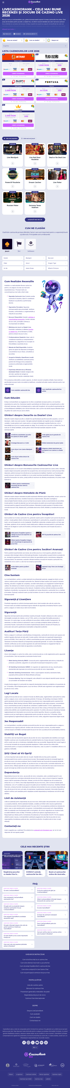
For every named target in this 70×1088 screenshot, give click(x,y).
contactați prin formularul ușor (43, 830)
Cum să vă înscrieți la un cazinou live (34, 966)
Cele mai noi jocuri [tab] (29, 138)
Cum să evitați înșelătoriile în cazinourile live (35, 972)
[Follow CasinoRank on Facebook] (24, 1049)
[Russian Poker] (12, 203)
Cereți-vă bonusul (18, 73)
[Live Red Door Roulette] (35, 155)
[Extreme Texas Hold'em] (35, 203)
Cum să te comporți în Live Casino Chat (34, 975)
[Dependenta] (52, 1071)
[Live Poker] (57, 179)
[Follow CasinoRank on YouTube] (37, 1049)
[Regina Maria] (16, 1071)
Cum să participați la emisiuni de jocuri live (34, 979)
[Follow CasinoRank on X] (32, 1049)
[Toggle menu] (3, 2)
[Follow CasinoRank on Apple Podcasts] (45, 1049)
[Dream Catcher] (35, 179)
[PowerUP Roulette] (12, 179)
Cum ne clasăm (34, 1023)
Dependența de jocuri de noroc (34, 1001)
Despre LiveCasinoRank (35, 1017)
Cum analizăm (35, 1020)
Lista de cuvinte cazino (34, 991)
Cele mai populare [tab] (11, 138)
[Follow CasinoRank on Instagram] (28, 1049)
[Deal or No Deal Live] (57, 155)
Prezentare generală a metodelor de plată (34, 998)
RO (34, 1053)
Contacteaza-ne (34, 1027)
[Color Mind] (26, 1071)
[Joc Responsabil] (39, 1071)
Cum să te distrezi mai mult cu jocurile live (34, 969)
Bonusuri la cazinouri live (34, 994)
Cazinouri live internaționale (34, 1004)
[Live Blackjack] (12, 155)
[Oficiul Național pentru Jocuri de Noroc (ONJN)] (7, 1071)
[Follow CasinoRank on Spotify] (41, 1049)
